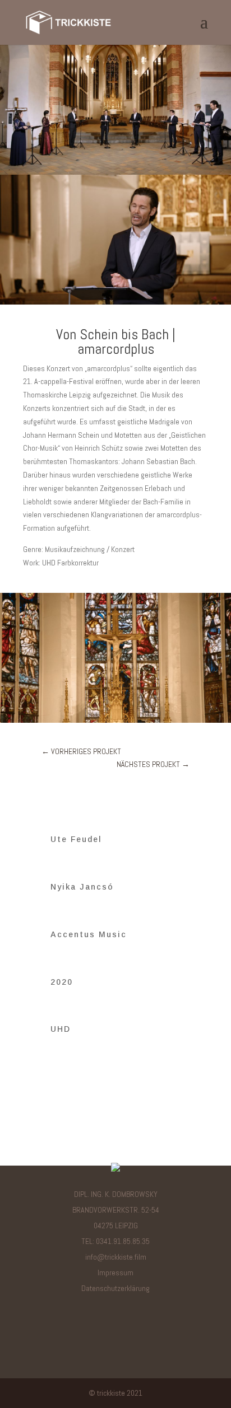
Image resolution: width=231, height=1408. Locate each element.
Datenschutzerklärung (115, 1288)
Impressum (115, 1272)
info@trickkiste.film (115, 1257)
